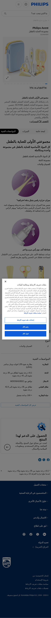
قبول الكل (25, 333)
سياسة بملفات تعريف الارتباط (32, 313)
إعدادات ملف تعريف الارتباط (25, 320)
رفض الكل (25, 327)
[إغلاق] (5, 281)
